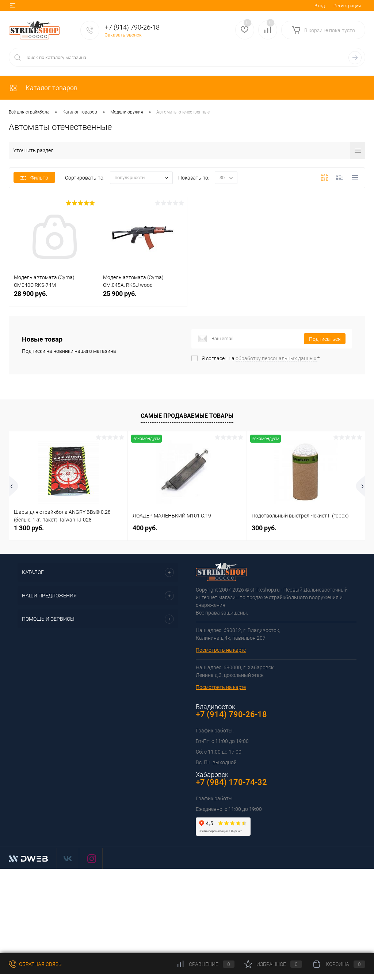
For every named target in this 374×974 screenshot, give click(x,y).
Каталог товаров (50, 88)
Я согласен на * (261, 358)
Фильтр (39, 178)
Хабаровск (212, 774)
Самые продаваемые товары (187, 415)
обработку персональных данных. (276, 358)
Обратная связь (40, 964)
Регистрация (347, 5)
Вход (319, 5)
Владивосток (215, 707)
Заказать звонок (123, 35)
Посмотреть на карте (221, 650)
